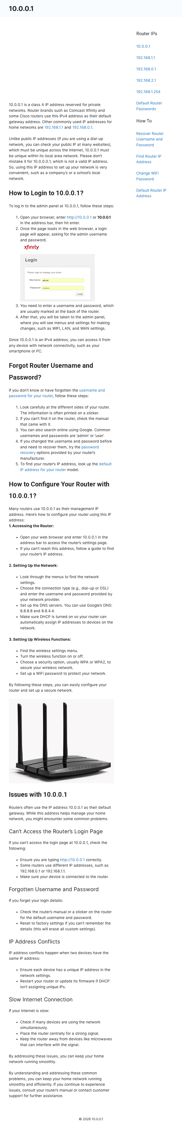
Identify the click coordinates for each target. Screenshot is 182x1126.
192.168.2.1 (146, 80)
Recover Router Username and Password (150, 139)
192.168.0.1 (82, 127)
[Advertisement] (61, 69)
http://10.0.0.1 (79, 217)
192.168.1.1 (53, 127)
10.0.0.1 (21, 8)
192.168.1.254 (148, 91)
